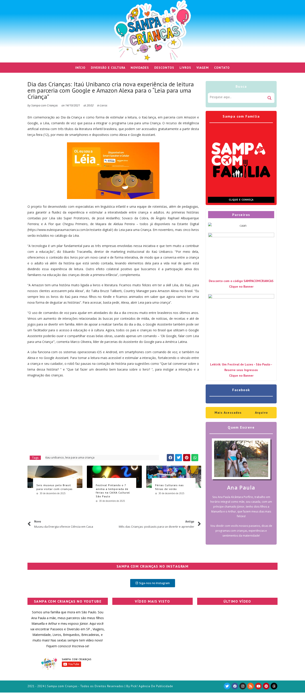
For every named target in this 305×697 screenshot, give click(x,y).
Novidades (140, 68)
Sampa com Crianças (77, 659)
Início (80, 68)
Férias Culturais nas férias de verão (169, 487)
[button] (170, 457)
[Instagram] (242, 686)
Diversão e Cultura (108, 68)
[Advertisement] (113, 414)
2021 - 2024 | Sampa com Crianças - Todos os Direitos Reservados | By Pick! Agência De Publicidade (100, 686)
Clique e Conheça (241, 199)
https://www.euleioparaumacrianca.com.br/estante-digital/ (70, 230)
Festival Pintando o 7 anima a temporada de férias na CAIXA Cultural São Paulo (113, 490)
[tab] (228, 412)
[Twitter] (227, 686)
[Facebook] (235, 686)
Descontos (164, 68)
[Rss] (250, 686)
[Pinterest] (266, 686)
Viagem (202, 68)
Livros (185, 68)
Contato (222, 68)
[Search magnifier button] (269, 98)
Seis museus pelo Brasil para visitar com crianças (54, 487)
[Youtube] (258, 686)
